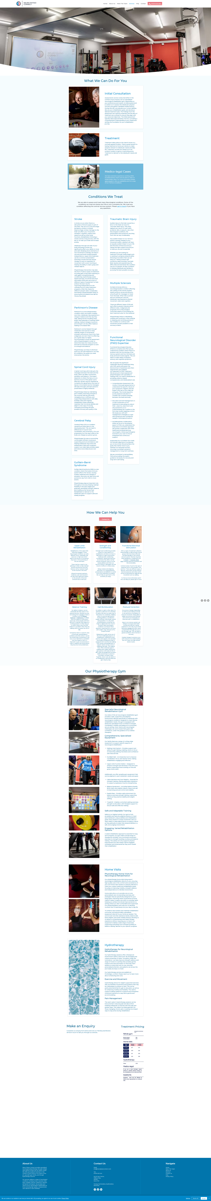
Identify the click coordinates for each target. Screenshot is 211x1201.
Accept (204, 1198)
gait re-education (86, 273)
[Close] (209, 1198)
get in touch (109, 181)
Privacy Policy (169, 1176)
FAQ (167, 1175)
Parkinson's (80, 617)
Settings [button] (188, 1198)
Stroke (80, 552)
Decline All (195, 1198)
